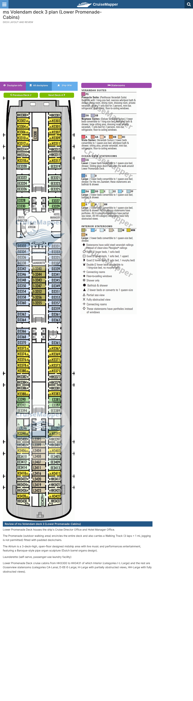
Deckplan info (14, 85)
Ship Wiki (66, 85)
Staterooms (118, 85)
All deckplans (40, 85)
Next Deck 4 (56, 95)
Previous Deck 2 (21, 95)
